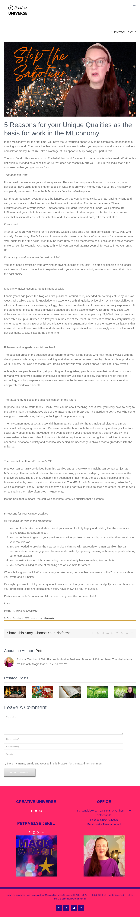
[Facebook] (31, 811)
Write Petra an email (108, 824)
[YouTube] (36, 811)
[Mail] (43, 832)
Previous (119, 31)
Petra (9, 618)
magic (33, 618)
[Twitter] (38, 832)
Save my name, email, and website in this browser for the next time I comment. (55, 763)
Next (130, 31)
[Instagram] (41, 811)
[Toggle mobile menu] (134, 6)
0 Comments (49, 618)
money (39, 618)
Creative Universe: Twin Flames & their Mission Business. (35, 895)
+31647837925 (109, 819)
